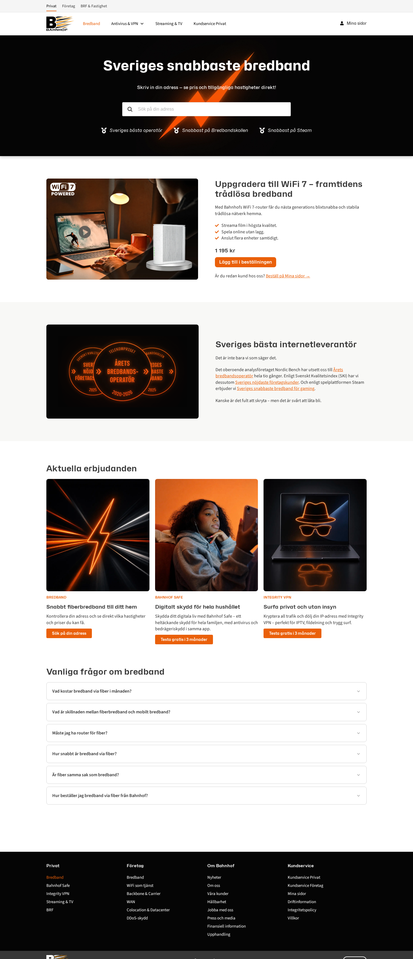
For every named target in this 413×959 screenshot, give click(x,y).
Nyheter (214, 877)
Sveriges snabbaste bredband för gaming (275, 388)
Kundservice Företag (305, 886)
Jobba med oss (220, 910)
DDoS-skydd (137, 918)
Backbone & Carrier (143, 894)
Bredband (91, 24)
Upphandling (218, 934)
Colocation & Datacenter (148, 910)
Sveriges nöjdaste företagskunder (267, 382)
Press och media (221, 918)
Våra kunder (217, 894)
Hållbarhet (216, 902)
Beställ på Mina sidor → (288, 276)
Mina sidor (297, 894)
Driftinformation (302, 902)
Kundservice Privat (210, 24)
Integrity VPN (57, 894)
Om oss (213, 886)
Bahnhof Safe (58, 886)
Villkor (293, 918)
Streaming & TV (168, 24)
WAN (131, 902)
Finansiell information (226, 926)
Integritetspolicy (302, 910)
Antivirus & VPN (124, 24)
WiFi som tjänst (140, 886)
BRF (49, 910)
